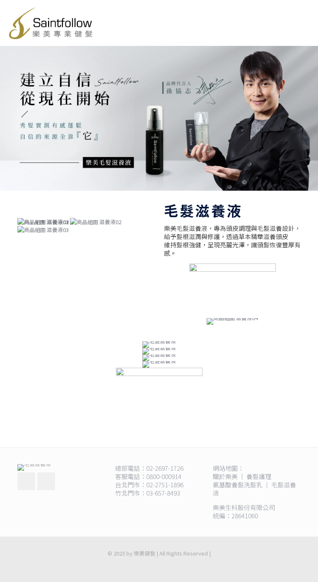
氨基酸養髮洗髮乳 (238, 484)
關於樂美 (225, 476)
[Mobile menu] (305, 23)
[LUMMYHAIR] (50, 23)
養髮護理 (258, 476)
